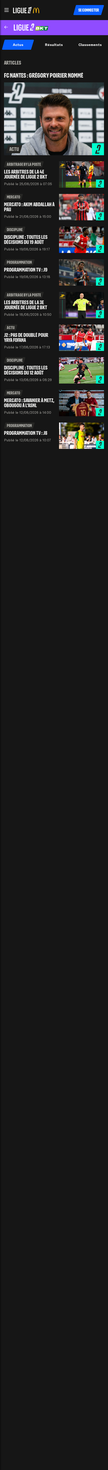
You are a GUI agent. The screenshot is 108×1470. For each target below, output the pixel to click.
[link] (54, 113)
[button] (6, 10)
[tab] (18, 44)
